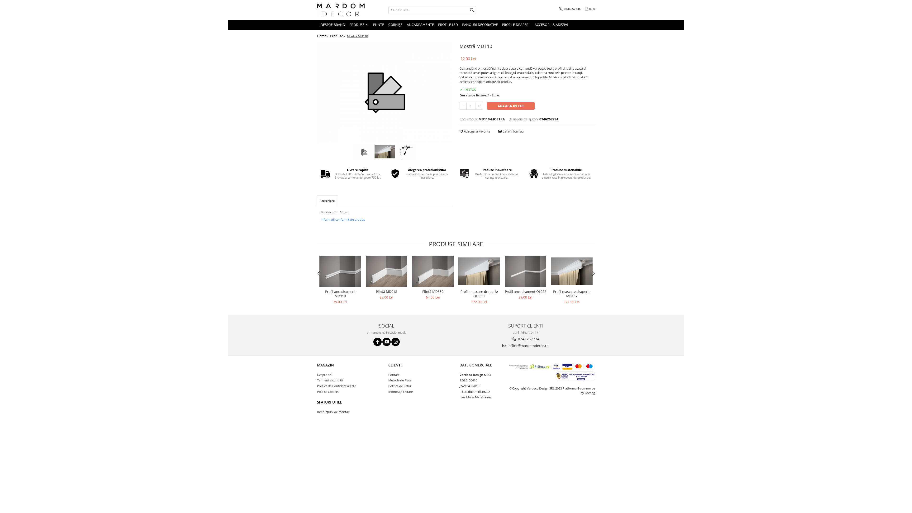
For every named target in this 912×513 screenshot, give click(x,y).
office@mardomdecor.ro (528, 345)
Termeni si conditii (330, 380)
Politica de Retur (399, 386)
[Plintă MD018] (386, 271)
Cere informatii (513, 131)
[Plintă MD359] (433, 271)
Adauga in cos (511, 106)
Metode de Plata (400, 380)
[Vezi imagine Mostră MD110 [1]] (385, 152)
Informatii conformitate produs (343, 219)
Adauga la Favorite (476, 131)
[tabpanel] (384, 93)
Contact (393, 375)
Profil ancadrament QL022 (525, 291)
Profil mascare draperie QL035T (479, 293)
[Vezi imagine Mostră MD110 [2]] (405, 152)
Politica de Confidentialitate (336, 386)
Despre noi (324, 375)
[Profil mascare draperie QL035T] (479, 271)
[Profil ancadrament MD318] (340, 271)
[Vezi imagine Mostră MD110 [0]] (364, 152)
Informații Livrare (400, 392)
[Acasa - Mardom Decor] (341, 10)
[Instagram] (395, 342)
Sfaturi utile (329, 402)
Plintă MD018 (386, 291)
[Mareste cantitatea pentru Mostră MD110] (478, 106)
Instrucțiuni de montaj (333, 412)
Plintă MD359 (432, 291)
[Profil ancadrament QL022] (525, 271)
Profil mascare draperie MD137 (571, 293)
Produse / (338, 36)
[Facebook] (377, 342)
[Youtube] (386, 342)
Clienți (395, 365)
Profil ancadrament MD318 (340, 293)
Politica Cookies (328, 392)
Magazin (325, 365)
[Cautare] (472, 10)
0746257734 (528, 339)
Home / (323, 36)
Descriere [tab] (328, 201)
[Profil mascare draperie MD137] (572, 271)
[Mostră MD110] (384, 93)
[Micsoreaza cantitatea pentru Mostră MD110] (463, 106)
